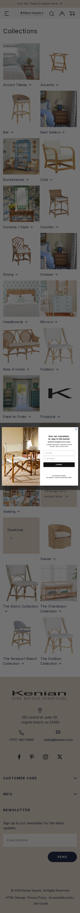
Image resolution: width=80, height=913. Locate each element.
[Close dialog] (76, 429)
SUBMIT (59, 464)
